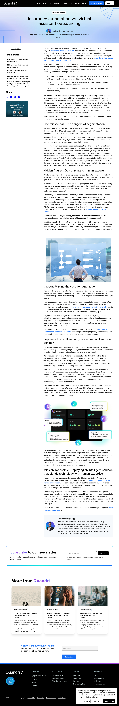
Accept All (109, 701)
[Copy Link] (7, 97)
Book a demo (96, 3)
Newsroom (77, 678)
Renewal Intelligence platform (39, 676)
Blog (95, 675)
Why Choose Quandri (59, 681)
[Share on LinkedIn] (11, 97)
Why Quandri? (54, 3)
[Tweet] (15, 97)
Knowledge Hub (99, 684)
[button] (42, 3)
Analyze (34, 680)
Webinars (97, 681)
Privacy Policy (31, 698)
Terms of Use (40, 698)
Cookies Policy (62, 698)
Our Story (76, 675)
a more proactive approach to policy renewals (87, 307)
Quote (34, 683)
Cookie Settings (85, 701)
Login (109, 3)
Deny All (96, 701)
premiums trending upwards (62, 51)
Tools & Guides (99, 678)
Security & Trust (57, 675)
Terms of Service (51, 698)
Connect (34, 686)
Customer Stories (58, 678)
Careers (76, 681)
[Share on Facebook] (18, 97)
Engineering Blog (79, 684)
